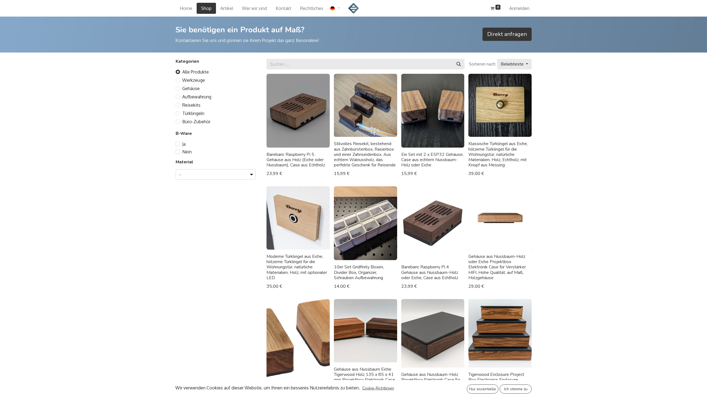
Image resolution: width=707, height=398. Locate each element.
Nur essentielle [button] (482, 389)
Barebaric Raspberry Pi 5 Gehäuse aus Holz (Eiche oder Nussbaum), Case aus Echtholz (296, 159)
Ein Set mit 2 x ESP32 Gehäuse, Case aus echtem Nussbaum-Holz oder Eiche (432, 159)
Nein (187, 152)
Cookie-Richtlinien (378, 388)
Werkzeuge (193, 80)
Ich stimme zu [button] (515, 389)
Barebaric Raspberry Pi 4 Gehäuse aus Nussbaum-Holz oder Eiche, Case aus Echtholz (429, 272)
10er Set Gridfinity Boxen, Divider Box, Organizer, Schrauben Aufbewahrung (359, 272)
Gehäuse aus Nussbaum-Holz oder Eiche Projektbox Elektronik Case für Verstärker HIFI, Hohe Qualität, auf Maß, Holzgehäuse (497, 267)
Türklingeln (193, 113)
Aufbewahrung (196, 97)
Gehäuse (191, 88)
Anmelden (519, 8)
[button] (514, 64)
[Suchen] (459, 64)
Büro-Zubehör (196, 121)
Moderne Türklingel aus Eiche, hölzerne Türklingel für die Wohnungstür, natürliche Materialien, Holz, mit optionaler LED (297, 267)
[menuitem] (186, 8)
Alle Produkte (195, 72)
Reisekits (191, 105)
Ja (184, 144)
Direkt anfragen (507, 34)
